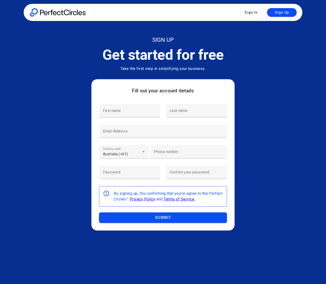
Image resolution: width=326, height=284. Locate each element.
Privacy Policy (142, 199)
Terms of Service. (179, 199)
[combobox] (124, 151)
